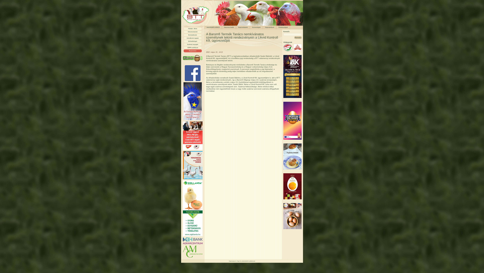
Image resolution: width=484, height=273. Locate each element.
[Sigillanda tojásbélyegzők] (192, 208)
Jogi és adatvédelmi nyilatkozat (246, 261)
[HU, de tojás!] (192, 73)
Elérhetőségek (192, 41)
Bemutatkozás (192, 35)
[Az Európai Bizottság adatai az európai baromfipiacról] (192, 101)
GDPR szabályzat (192, 47)
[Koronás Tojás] (297, 51)
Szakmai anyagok (192, 44)
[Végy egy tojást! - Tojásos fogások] (292, 199)
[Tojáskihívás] (292, 139)
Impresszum (232, 261)
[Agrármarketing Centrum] (192, 251)
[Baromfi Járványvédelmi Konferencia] (292, 97)
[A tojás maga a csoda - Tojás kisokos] (292, 229)
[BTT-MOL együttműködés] (192, 135)
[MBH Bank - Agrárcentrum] (192, 240)
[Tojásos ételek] (292, 169)
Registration (192, 50)
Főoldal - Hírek (192, 28)
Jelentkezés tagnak (193, 38)
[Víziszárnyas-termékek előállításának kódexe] (192, 165)
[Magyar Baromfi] (287, 51)
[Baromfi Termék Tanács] (196, 25)
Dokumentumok (193, 31)
